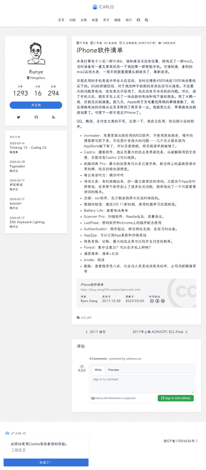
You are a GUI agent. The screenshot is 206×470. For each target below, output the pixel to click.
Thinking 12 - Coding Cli (28, 148)
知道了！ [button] (46, 462)
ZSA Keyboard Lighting (27, 222)
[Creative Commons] (151, 301)
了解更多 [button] (18, 450)
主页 (61, 20)
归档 (72, 20)
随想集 (14, 152)
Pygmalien (17, 166)
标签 (95, 20)
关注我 (36, 105)
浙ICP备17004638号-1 (181, 441)
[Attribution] (157, 301)
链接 (117, 20)
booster (15, 203)
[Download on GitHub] (138, 20)
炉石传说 (16, 185)
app (89, 317)
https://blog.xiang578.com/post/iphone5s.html (110, 289)
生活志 (112, 43)
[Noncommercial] (162, 301)
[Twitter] (18, 117)
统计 (129, 20)
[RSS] (53, 117)
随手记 (14, 170)
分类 (83, 20)
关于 (106, 20)
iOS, (84, 317)
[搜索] (146, 20)
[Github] (36, 117)
